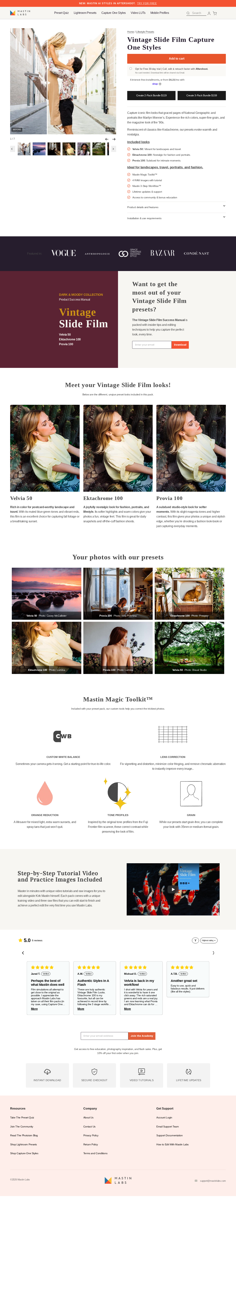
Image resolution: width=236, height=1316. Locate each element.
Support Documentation (169, 1135)
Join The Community (21, 1126)
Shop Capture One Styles (24, 1153)
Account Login (164, 1117)
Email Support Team (167, 1126)
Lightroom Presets (85, 12)
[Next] (114, 139)
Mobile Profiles (159, 12)
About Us (88, 1117)
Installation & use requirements (144, 218)
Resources (17, 1108)
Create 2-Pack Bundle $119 (151, 95)
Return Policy (90, 1144)
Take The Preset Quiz (22, 1117)
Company (90, 1108)
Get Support (164, 1108)
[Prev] (107, 139)
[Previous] (12, 149)
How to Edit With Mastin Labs (172, 1144)
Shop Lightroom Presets (23, 1144)
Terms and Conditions (95, 1153)
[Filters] (195, 940)
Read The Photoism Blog (24, 1135)
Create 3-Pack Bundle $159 (201, 95)
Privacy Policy (90, 1135)
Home (130, 31)
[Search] (188, 13)
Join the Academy (142, 1035)
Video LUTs (138, 12)
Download (180, 344)
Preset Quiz (61, 12)
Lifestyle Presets (145, 31)
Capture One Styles (113, 12)
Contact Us (89, 1126)
